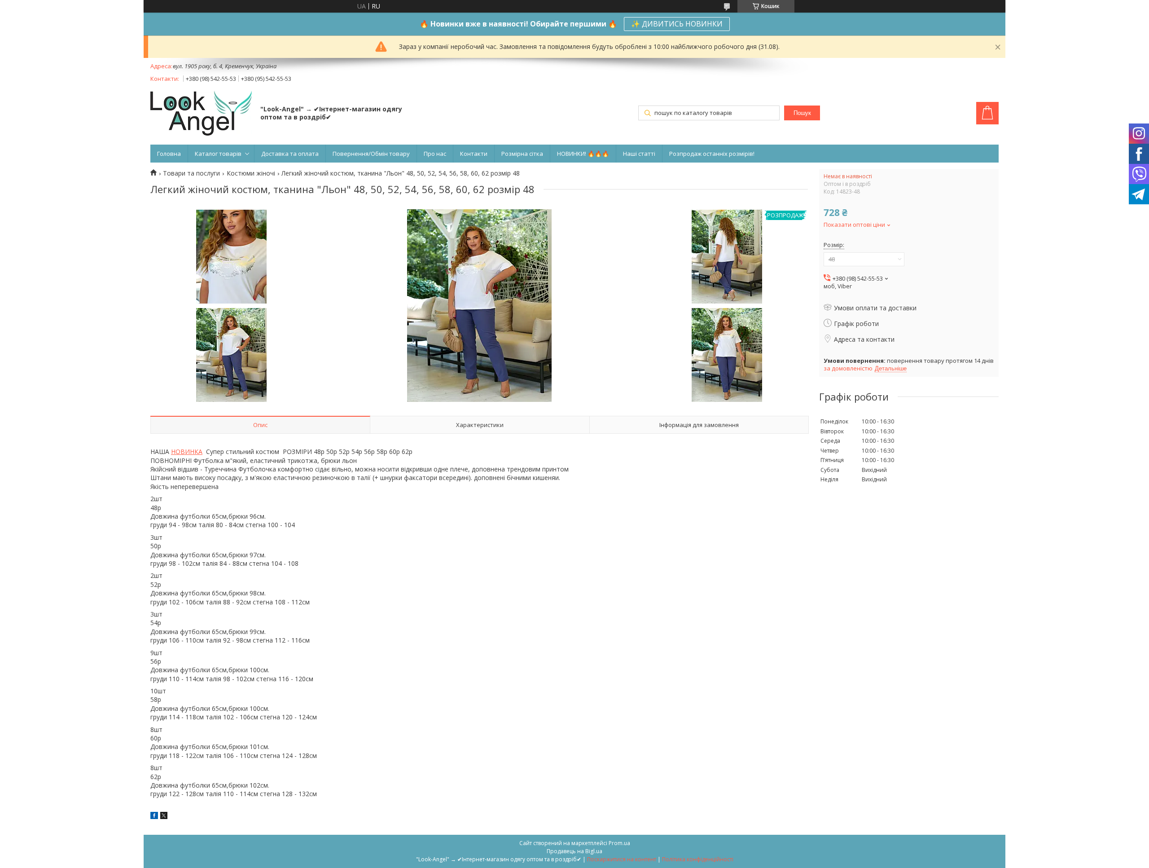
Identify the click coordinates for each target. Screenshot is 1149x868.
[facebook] (154, 816)
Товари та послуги (191, 173)
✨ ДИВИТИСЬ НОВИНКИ (677, 24)
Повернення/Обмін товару (371, 154)
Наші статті (639, 154)
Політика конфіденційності (697, 859)
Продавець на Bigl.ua (574, 851)
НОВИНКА (186, 451)
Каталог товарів (218, 154)
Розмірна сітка (522, 154)
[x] (163, 816)
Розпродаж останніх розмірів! (711, 154)
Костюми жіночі (251, 173)
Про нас (435, 154)
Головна (169, 154)
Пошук (802, 113)
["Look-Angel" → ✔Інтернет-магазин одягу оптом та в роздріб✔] (201, 114)
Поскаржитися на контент (621, 859)
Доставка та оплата (290, 154)
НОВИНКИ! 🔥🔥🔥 (583, 154)
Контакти (473, 154)
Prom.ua (619, 843)
